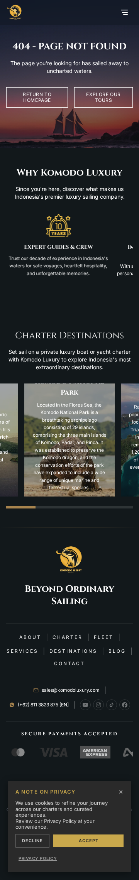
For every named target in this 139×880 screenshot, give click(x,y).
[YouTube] (85, 704)
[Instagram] (98, 704)
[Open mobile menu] (124, 12)
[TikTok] (111, 704)
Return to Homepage (37, 97)
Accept (88, 840)
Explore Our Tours (103, 97)
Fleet (104, 637)
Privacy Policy (38, 858)
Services (22, 651)
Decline (32, 840)
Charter (68, 637)
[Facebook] (124, 704)
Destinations (73, 651)
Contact (69, 663)
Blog (117, 651)
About (30, 637)
